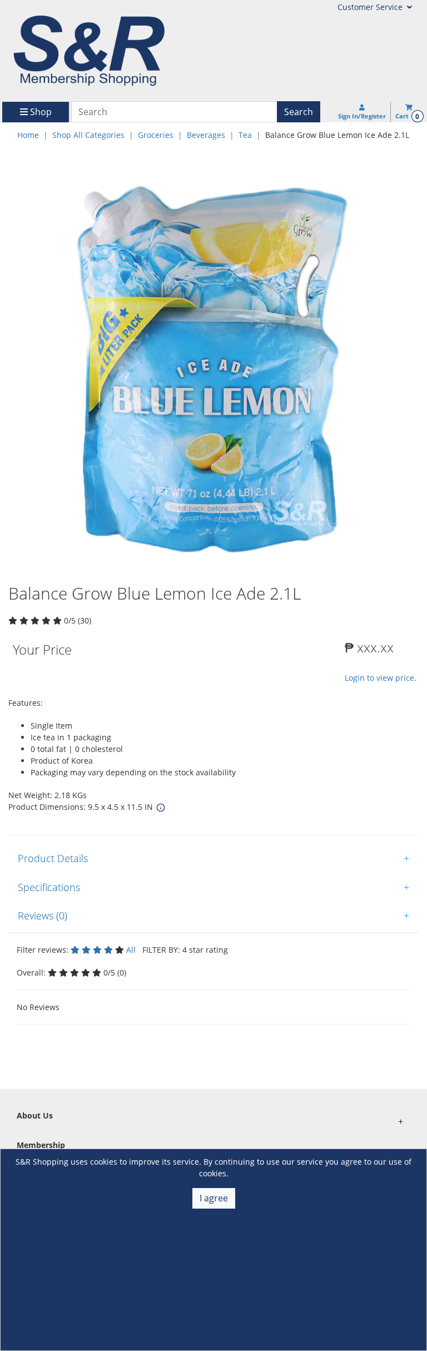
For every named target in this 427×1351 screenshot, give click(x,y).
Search (298, 112)
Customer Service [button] (371, 7)
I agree (214, 1198)
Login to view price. (380, 677)
